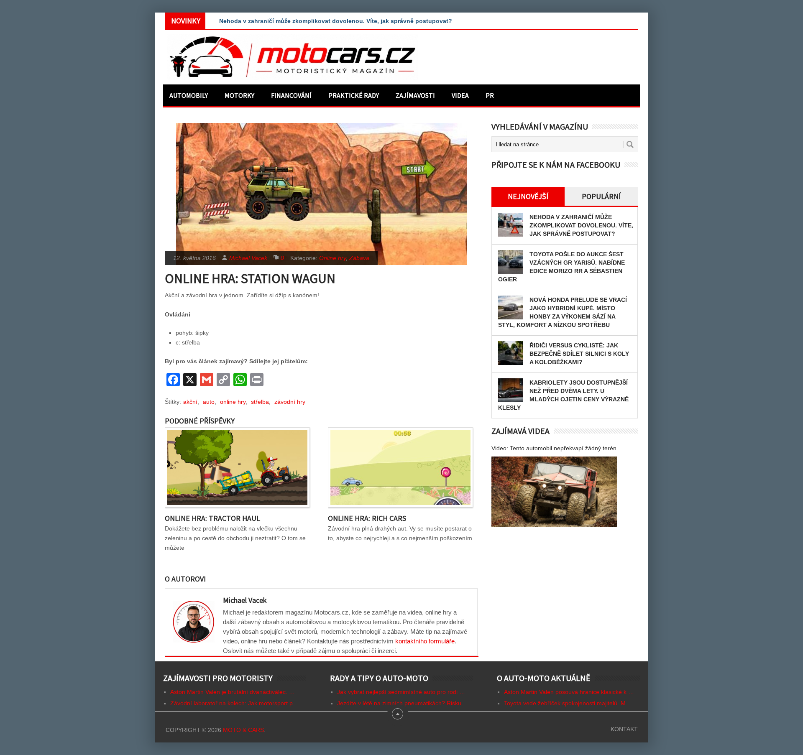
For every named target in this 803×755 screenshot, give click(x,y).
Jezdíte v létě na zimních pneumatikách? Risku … (403, 703)
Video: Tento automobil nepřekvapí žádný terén (553, 448)
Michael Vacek (248, 258)
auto (209, 401)
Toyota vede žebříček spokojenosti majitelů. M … (568, 703)
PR (490, 95)
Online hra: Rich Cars (367, 518)
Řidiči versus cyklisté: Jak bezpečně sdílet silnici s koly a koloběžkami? (579, 353)
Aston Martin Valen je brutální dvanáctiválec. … (232, 692)
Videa (460, 95)
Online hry (332, 258)
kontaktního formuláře (425, 641)
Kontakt (624, 729)
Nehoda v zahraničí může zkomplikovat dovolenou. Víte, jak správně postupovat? (335, 21)
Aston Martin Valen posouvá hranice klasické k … (569, 692)
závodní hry (289, 401)
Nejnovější (528, 196)
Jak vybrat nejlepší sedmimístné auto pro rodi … (401, 692)
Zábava (359, 258)
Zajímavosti (415, 95)
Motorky (239, 95)
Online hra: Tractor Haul (212, 518)
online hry (233, 401)
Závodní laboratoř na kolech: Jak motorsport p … (235, 703)
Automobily (188, 95)
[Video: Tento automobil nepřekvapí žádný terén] (554, 492)
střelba (260, 401)
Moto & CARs (243, 730)
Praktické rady (353, 95)
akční (190, 401)
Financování (291, 95)
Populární (601, 196)
